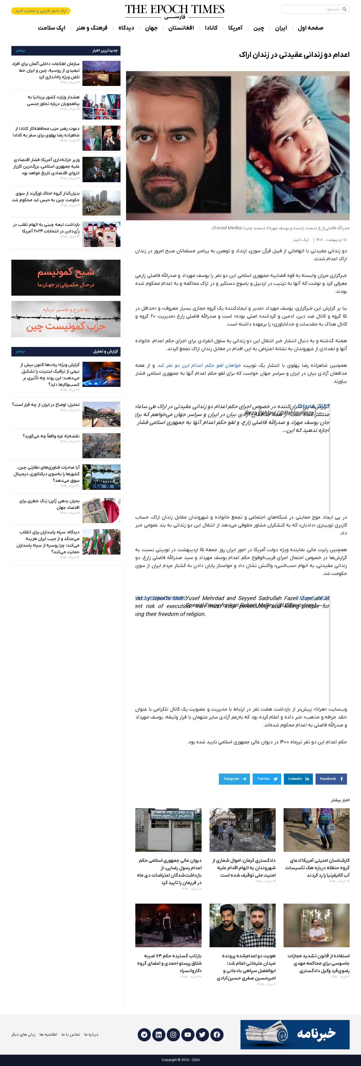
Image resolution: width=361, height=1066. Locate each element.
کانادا (211, 28)
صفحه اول (310, 28)
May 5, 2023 (314, 598)
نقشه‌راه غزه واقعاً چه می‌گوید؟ (51, 436)
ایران (281, 28)
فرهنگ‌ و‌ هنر (92, 28)
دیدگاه (126, 28)
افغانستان (181, 28)
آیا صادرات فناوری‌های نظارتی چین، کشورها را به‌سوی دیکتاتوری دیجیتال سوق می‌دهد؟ (46, 474)
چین (258, 28)
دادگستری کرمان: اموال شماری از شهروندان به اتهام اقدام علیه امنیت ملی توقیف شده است (244, 868)
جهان (151, 28)
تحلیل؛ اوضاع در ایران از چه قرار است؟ (46, 405)
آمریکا (235, 28)
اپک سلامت (51, 28)
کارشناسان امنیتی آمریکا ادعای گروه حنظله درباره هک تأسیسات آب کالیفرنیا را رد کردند (317, 868)
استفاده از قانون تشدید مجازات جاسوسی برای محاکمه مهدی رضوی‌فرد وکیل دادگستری (319, 963)
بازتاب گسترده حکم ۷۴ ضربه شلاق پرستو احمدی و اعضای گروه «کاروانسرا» (169, 963)
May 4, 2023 (314, 406)
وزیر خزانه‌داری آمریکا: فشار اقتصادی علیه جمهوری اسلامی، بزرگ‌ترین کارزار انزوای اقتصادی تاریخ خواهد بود (46, 166)
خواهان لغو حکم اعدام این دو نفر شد (199, 365)
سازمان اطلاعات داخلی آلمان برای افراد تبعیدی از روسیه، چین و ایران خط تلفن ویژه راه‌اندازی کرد (46, 70)
